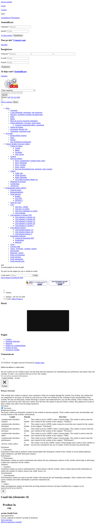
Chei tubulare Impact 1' (23, 234)
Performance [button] (5, 456)
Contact (4, 10)
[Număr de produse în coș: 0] (2, 99)
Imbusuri (18, 242)
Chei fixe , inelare (21, 207)
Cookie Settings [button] (7, 378)
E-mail (4, 58)
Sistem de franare (16, 127)
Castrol (17, 148)
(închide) (4, 45)
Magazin (9, 343)
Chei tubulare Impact (18, 228)
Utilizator (5, 27)
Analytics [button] (4, 464)
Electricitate (14, 251)
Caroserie (13, 110)
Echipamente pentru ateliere (16, 188)
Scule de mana (15, 190)
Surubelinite (19, 240)
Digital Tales (39, 363)
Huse (12, 138)
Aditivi (12, 171)
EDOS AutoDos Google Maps (48, 320)
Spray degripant (21, 163)
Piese (7, 108)
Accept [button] (17, 378)
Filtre (12, 117)
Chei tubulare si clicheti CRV (21, 215)
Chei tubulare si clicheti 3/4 (25, 223)
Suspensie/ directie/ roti (18, 129)
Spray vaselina (20, 165)
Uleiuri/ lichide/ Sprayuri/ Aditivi (18, 144)
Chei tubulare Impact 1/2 (24, 230)
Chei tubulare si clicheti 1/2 (25, 221)
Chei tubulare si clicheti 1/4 (25, 217)
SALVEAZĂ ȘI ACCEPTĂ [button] (11, 488)
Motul (17, 150)
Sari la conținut (6, 2)
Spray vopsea (20, 167)
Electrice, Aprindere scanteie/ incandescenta (26, 115)
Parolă (4, 31)
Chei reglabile (20, 213)
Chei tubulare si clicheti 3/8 (25, 219)
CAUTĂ (4, 95)
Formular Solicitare (13, 341)
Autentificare (6, 18)
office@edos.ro (17, 299)
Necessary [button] (5, 406)
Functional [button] (5, 447)
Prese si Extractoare (17, 255)
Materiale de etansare (18, 182)
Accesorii (9, 133)
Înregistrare (15, 18)
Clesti (12, 244)
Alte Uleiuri (19, 154)
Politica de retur (11, 348)
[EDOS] (11, 88)
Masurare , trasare (16, 253)
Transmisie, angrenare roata (20, 131)
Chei (12, 205)
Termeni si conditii (12, 350)
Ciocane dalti (15, 247)
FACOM (18, 198)
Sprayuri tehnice (16, 159)
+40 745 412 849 (13, 97)
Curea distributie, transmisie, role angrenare (26, 112)
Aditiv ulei (19, 173)
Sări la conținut (6, 102)
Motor (12, 119)
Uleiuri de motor (16, 146)
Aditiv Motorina (21, 177)
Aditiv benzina (20, 175)
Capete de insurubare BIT (24, 238)
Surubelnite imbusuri (18, 236)
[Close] (3, 491)
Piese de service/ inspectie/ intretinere (24, 121)
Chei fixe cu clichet (22, 209)
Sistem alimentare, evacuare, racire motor (25, 123)
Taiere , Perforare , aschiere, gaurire (23, 249)
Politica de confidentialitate (16, 346)
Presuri (12, 140)
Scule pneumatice (16, 259)
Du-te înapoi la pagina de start (12, 278)
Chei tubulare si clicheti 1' (24, 226)
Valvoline (18, 152)
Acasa (3, 6)
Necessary (7, 408)
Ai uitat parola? (6, 35)
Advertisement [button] (6, 473)
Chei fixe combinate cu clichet (26, 211)
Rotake (17, 196)
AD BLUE (14, 186)
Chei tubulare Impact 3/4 (24, 232)
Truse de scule (15, 203)
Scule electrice (15, 194)
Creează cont (19, 40)
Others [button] (3, 482)
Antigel (13, 156)
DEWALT (19, 200)
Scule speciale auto (17, 261)
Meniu (15, 102)
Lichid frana (14, 184)
